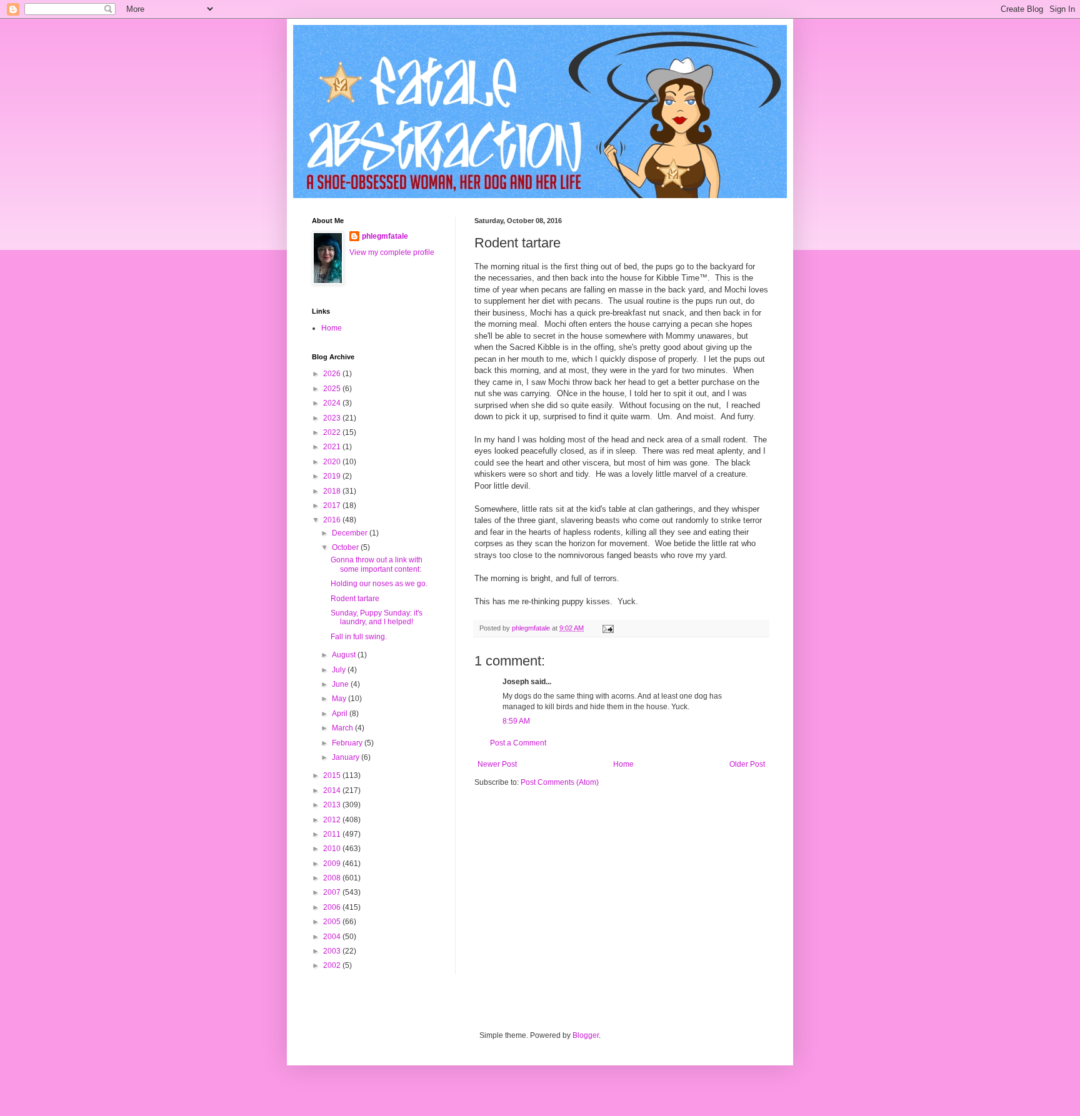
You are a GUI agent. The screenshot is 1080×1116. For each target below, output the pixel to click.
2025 (332, 388)
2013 (332, 804)
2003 (332, 951)
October (346, 547)
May (340, 698)
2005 (332, 921)
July (340, 669)
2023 (332, 418)
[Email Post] (607, 628)
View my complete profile (391, 252)
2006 (332, 907)
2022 (332, 432)
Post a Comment (518, 743)
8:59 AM (516, 721)
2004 (332, 936)
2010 (332, 848)
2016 (332, 520)
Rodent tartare (355, 598)
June (341, 684)
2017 (332, 505)
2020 (332, 461)
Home (623, 764)
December (350, 533)
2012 (332, 819)
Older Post (747, 764)
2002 (332, 965)
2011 (332, 834)
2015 (332, 775)
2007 (332, 892)
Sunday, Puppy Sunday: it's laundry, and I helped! (376, 617)
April (340, 713)
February (348, 743)
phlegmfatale (385, 236)
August (345, 654)
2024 (332, 403)
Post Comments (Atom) (560, 782)
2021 (332, 446)
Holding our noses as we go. (379, 583)
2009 (332, 863)
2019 (332, 476)
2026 (332, 373)
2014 (332, 790)
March (343, 728)
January (346, 757)
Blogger (585, 1035)
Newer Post (497, 764)
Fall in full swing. (359, 636)
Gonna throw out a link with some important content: (376, 564)
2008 (332, 878)
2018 (332, 491)
